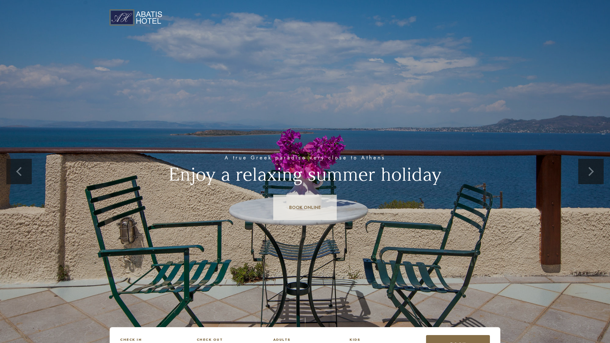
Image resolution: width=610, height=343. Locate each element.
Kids (354, 339)
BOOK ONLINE (305, 207)
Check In (131, 339)
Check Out (210, 339)
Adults (282, 339)
